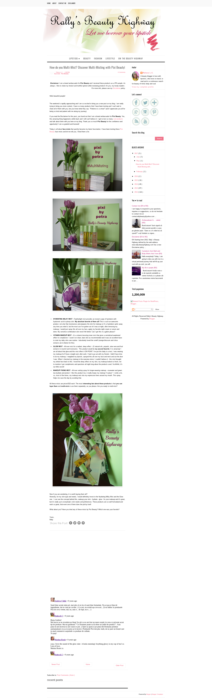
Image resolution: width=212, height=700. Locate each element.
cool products (118, 119)
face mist (57, 73)
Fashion (98, 58)
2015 (136, 180)
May (138, 161)
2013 (136, 188)
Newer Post (56, 664)
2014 (136, 184)
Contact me (62, 3)
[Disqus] (87, 563)
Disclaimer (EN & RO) (139, 237)
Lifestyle (110, 58)
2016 (136, 176)
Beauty (87, 58)
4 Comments (121, 72)
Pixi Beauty (64, 73)
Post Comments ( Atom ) (66, 675)
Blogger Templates (157, 694)
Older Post (119, 665)
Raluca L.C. (148, 73)
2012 (136, 192)
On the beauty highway (130, 58)
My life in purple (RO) (149, 268)
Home (49, 3)
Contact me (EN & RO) (140, 206)
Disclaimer (71, 3)
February (139, 171)
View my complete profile (143, 87)
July (138, 157)
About (54, 3)
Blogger (152, 319)
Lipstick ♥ (74, 58)
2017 (136, 153)
